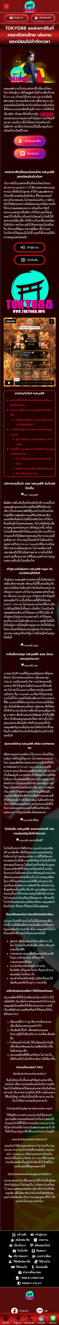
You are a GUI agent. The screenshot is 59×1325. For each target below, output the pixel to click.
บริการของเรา (20, 1256)
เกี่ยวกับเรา (20, 1245)
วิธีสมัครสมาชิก (22, 1261)
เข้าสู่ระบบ (18, 17)
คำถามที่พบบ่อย (32, 1272)
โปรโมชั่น (22, 1250)
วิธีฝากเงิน (44, 1261)
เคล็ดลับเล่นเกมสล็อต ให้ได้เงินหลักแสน (35, 468)
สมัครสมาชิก (45, 17)
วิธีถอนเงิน (21, 1267)
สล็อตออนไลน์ (42, 1245)
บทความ (43, 1240)
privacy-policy (32, 1283)
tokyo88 (46, 113)
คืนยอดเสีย (42, 1267)
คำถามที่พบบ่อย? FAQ (26, 473)
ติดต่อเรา (41, 1250)
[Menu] (6, 6)
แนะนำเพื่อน (44, 1256)
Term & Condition (32, 1277)
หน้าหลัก (21, 1234)
